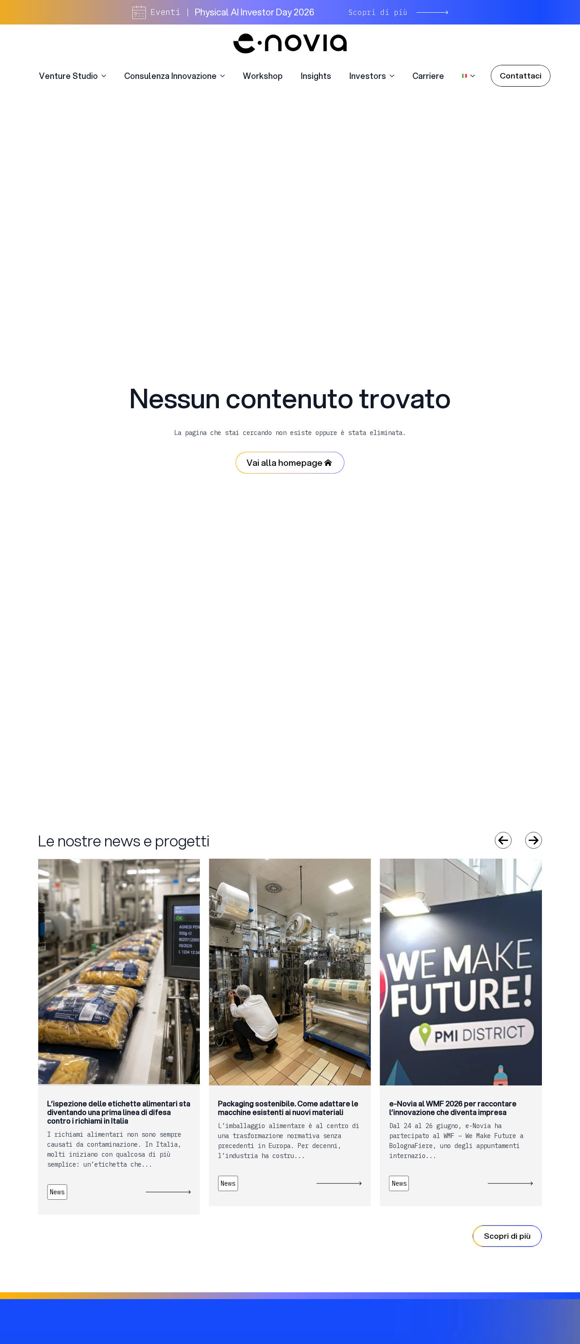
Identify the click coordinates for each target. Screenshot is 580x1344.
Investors (367, 76)
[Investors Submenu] (394, 76)
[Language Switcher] (475, 75)
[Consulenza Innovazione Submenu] (225, 76)
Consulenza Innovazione (170, 76)
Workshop (263, 76)
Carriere (428, 76)
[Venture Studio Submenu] (106, 76)
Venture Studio (68, 76)
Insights (316, 76)
